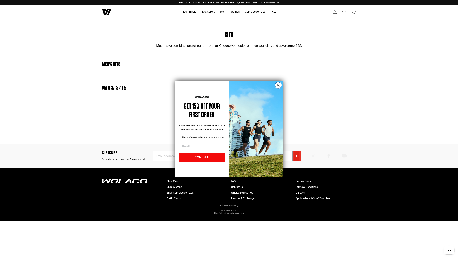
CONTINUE (202, 157)
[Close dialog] (278, 85)
